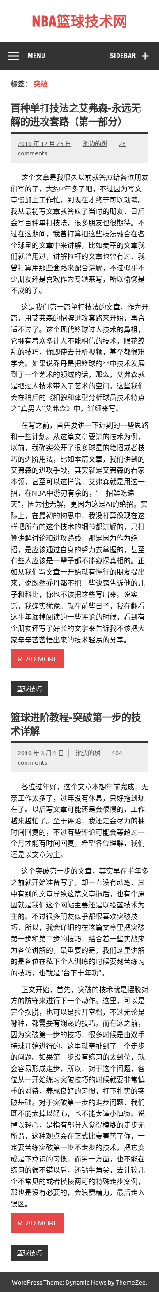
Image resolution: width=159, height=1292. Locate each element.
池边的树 (95, 143)
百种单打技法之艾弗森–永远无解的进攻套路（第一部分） (76, 114)
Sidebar (123, 55)
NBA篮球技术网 (79, 21)
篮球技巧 (29, 689)
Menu (36, 55)
